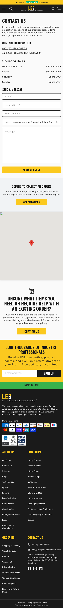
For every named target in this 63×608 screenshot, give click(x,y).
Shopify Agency (28, 605)
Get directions (31, 202)
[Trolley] (59, 8)
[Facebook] (29, 568)
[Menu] (5, 9)
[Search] (12, 9)
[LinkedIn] (40, 568)
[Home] (31, 9)
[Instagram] (35, 568)
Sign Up (49, 373)
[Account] (52, 8)
